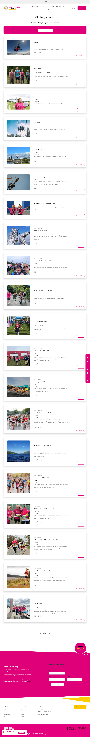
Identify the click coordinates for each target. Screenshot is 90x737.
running (39, 363)
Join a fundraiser (7, 710)
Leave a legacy (7, 714)
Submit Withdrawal (39, 733)
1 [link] (39, 638)
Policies (32, 733)
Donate (5, 709)
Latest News (6, 716)
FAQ (4, 712)
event (35, 52)
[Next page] (50, 638)
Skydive (39, 52)
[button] (35, 6)
